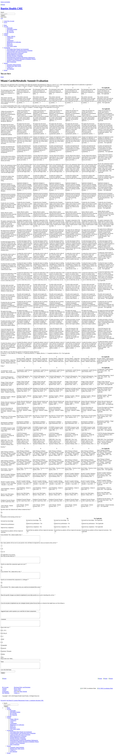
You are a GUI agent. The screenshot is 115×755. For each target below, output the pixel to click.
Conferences (10, 37)
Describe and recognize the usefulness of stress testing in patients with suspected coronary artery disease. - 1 (89, 296)
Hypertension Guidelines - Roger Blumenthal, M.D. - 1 (88, 422)
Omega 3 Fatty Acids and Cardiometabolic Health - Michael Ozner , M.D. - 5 (23, 383)
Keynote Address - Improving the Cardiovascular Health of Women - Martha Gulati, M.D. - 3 (56, 360)
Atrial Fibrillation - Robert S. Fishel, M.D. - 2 (72, 488)
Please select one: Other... (7, 658)
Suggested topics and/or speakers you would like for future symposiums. (18, 611)
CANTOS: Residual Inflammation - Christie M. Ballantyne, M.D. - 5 (23, 435)
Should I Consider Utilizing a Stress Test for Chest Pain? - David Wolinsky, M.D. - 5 (24, 475)
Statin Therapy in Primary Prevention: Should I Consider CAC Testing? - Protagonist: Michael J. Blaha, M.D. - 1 (88, 453)
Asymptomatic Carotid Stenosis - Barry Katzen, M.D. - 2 (72, 370)
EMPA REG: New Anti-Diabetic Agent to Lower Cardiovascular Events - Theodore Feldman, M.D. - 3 (56, 441)
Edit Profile (10, 28)
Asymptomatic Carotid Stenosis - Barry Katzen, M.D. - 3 (56, 370)
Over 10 (3, 551)
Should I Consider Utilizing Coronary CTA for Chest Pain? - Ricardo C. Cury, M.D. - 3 (56, 482)
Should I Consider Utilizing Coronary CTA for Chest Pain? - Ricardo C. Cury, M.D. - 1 (88, 482)
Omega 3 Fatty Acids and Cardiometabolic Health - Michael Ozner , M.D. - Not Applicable (105, 383)
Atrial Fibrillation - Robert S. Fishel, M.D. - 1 (88, 488)
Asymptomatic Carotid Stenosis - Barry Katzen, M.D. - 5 (24, 370)
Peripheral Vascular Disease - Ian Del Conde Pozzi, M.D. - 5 (24, 500)
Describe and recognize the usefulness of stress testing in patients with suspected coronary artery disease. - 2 (72, 296)
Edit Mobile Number (12, 29)
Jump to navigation (5, 2)
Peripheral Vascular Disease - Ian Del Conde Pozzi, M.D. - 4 (40, 500)
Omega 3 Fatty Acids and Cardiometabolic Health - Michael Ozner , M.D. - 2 (71, 383)
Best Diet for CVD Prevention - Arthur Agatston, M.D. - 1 (89, 416)
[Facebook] (100, 678)
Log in (5, 22)
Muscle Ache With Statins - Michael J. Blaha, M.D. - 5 (23, 494)
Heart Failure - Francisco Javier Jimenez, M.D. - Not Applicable (105, 468)
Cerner (8, 39)
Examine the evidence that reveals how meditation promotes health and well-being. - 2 (73, 177)
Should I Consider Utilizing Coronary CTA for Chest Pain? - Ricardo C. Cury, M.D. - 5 (24, 482)
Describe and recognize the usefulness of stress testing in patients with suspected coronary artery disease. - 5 (24, 296)
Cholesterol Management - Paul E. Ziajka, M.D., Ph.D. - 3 (56, 377)
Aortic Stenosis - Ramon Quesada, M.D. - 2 (71, 505)
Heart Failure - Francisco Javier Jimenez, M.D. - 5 (24, 468)
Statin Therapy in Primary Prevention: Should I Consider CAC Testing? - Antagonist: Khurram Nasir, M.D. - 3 (56, 462)
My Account (5, 687)
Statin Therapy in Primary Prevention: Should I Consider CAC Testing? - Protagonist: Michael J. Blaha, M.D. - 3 (56, 453)
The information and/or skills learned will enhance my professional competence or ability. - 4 (40, 91)
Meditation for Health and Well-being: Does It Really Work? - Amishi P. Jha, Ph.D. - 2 (73, 390)
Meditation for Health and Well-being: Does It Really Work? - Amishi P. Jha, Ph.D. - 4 (41, 390)
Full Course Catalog (12, 46)
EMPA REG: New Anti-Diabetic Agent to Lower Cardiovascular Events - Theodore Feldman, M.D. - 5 (24, 441)
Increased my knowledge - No (61, 520)
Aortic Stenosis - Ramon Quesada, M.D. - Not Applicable (105, 505)
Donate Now (53, 678)
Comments (3, 619)
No (1, 515)
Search (2, 12)
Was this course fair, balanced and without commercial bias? (16, 509)
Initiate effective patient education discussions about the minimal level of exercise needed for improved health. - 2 (73, 214)
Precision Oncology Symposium (15, 56)
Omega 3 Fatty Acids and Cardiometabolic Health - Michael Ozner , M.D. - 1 (87, 383)
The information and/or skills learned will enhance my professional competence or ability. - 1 (88, 91)
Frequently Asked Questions (14, 64)
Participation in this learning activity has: (11, 516)
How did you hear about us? (8, 556)
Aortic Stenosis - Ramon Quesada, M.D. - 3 (55, 505)
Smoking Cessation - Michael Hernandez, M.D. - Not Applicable (104, 397)
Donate (5, 70)
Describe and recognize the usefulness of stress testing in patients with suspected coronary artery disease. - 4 (40, 296)
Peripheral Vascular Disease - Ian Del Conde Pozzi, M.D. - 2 (72, 500)
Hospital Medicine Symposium (14, 54)
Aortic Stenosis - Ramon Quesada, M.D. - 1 (87, 505)
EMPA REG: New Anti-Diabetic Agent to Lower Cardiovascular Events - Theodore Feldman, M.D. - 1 (88, 441)
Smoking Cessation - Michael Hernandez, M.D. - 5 (24, 396)
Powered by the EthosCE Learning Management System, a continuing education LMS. (22, 700)
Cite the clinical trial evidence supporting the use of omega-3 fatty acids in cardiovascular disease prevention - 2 (72, 157)
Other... (2, 657)
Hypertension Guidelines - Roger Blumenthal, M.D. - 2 (72, 422)
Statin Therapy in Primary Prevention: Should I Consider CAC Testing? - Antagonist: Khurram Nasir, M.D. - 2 (72, 462)
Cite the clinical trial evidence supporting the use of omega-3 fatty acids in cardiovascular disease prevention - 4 (40, 157)
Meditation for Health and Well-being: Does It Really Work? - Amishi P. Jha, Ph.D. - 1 (89, 390)
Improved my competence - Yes (34, 526)
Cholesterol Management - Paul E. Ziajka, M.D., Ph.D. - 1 (89, 377)
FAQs (15, 691)
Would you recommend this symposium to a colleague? (14, 579)
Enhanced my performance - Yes (34, 523)
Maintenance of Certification (14, 42)
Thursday (3, 355)
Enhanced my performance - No (62, 523)
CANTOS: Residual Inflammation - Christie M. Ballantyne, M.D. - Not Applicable (105, 435)
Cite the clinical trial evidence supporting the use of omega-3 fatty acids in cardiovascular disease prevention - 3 (56, 157)
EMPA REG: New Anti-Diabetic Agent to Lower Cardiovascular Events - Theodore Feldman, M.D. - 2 (72, 441)
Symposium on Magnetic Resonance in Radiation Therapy (21, 59)
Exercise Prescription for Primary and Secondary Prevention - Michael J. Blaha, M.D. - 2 (72, 409)
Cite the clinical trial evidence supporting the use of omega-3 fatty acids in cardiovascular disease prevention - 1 (89, 157)
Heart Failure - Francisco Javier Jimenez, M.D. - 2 (72, 468)
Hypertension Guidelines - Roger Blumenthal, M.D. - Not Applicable (105, 422)
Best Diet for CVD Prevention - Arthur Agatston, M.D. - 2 (73, 416)
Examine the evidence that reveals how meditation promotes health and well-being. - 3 (57, 177)
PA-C (2, 636)
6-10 (2, 548)
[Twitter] (105, 678)
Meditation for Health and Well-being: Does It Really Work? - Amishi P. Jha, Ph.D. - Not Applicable (105, 390)
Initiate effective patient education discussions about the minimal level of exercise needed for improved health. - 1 (89, 214)
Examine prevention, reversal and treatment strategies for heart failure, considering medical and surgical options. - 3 (56, 322)
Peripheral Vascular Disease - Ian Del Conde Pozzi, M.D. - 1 (88, 500)
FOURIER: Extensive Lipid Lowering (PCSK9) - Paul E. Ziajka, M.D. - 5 (24, 429)
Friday (2, 366)
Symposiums (7, 47)
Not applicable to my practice (8, 554)
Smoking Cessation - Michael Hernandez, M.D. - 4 (40, 396)
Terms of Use (17, 690)
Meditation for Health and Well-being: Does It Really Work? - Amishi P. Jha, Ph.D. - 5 (24, 390)
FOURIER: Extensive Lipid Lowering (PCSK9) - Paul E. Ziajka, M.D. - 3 (56, 429)
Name (2, 661)
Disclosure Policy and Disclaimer (22, 687)
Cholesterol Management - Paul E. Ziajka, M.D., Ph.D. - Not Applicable (105, 377)
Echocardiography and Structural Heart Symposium (19, 50)
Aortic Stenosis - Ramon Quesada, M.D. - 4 (39, 505)
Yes (1, 512)
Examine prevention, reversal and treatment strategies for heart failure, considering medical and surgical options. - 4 (40, 322)
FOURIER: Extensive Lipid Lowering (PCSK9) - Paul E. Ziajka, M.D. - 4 (40, 429)
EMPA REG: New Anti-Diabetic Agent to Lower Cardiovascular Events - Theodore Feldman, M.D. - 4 (40, 441)
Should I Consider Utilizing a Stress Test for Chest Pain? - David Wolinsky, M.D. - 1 (88, 475)
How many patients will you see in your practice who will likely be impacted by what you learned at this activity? (29, 542)
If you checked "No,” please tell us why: (11, 571)
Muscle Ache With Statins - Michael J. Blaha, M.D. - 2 (71, 494)
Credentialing (10, 40)
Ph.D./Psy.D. (4, 633)
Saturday (3, 447)
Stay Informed (10, 69)
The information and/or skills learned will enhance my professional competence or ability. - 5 (24, 91)
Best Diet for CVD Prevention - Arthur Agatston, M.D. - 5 (24, 416)
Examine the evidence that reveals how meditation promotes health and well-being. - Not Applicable (106, 177)
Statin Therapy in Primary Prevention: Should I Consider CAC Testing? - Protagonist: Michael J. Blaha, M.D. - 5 (24, 453)
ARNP (2, 639)
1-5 (1, 545)
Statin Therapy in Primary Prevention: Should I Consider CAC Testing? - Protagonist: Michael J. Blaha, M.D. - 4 (40, 453)
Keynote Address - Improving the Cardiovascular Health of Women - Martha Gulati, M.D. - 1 (89, 360)
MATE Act (9, 43)
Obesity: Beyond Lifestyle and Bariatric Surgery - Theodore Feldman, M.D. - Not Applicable (105, 403)
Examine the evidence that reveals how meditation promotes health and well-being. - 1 (89, 177)
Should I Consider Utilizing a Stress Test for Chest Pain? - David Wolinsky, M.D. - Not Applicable (104, 475)
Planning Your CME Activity (14, 66)
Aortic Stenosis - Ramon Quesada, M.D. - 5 (23, 505)
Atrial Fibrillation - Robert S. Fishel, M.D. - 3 (56, 488)
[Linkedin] (111, 678)
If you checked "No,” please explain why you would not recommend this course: (21, 587)
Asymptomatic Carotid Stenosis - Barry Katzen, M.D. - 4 (40, 370)
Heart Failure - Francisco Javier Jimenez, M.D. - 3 (56, 468)
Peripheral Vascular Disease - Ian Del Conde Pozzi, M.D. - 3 (56, 500)
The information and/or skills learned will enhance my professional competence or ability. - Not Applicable (104, 91)
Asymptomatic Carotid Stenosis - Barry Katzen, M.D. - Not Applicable (105, 371)
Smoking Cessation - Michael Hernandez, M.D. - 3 (56, 396)
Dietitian (3, 654)
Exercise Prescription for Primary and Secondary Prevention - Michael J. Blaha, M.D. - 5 (24, 409)
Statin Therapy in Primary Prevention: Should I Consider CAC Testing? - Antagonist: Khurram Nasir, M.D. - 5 (24, 462)
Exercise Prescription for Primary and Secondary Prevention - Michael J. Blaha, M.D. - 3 (56, 409)
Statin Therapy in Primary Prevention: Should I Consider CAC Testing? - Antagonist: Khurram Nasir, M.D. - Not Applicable (104, 462)
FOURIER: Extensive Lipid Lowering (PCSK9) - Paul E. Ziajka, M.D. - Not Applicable (104, 429)
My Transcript (10, 32)
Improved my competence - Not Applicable (92, 526)
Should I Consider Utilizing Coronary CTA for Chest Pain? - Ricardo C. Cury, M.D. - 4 (40, 482)
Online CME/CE (11, 36)
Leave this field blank (6, 669)
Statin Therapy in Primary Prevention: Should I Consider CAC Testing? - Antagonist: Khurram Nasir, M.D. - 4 (40, 462)
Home (5, 25)
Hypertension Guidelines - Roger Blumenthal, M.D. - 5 (24, 422)
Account (6, 26)
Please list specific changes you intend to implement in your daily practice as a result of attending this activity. (28, 595)
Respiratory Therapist (6, 651)
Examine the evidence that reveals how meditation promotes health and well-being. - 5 (25, 177)
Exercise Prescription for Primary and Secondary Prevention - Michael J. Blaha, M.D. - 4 (40, 409)
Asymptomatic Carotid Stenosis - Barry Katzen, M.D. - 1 (89, 370)
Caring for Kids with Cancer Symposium (17, 52)
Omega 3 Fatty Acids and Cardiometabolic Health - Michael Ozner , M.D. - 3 (55, 383)
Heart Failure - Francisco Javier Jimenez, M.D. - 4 (40, 468)
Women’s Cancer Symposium (14, 60)
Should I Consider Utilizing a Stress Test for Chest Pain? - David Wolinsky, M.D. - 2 (72, 475)
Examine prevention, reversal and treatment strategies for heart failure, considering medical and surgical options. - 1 (89, 322)
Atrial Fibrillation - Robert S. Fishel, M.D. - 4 (40, 488)
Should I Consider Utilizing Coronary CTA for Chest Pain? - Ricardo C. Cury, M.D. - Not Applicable (105, 482)
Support (6, 63)
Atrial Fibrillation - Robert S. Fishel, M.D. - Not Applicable (104, 488)
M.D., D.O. (3, 630)
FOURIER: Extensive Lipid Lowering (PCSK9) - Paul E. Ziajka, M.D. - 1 (88, 429)
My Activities (10, 30)
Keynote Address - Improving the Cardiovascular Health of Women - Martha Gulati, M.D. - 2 (72, 360)
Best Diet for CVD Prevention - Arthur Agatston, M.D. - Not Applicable (105, 416)
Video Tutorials (23, 691)
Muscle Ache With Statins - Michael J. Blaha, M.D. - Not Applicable (104, 494)
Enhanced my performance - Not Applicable (92, 523)
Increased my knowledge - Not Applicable (92, 520)
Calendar (6, 33)
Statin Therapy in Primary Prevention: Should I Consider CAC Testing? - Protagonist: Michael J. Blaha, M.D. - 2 (72, 453)
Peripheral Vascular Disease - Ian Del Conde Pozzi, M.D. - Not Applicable (105, 500)
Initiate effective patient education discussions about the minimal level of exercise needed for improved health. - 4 (41, 214)
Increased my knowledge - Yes (33, 520)
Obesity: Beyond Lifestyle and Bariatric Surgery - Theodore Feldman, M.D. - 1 (88, 403)
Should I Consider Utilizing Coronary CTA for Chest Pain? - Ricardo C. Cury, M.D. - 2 (72, 482)
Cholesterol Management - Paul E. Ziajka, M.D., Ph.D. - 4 (40, 377)
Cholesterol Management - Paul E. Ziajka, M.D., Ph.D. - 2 (72, 377)
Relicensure (10, 45)
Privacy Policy (17, 688)
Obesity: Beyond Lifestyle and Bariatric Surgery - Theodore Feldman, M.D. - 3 (56, 403)
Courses (6, 35)
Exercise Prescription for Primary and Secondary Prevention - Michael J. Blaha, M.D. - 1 (88, 409)
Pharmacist (3, 648)
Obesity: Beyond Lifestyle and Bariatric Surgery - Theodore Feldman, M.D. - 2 (72, 403)
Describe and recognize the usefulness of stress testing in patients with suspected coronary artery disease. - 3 (56, 296)
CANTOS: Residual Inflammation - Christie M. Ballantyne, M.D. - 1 (87, 435)
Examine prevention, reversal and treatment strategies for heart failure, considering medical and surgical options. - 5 (24, 322)
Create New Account (9, 21)
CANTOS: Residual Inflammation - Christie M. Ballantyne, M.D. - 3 (55, 435)
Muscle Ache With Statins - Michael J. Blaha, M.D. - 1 (87, 494)
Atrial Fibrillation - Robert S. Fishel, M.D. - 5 (24, 488)
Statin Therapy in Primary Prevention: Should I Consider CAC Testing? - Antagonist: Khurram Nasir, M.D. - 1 (88, 462)
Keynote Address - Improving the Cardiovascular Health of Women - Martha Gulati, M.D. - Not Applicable (105, 360)
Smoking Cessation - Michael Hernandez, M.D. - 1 (88, 396)
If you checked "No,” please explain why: (11, 534)
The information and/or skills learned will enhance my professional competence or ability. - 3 (56, 91)
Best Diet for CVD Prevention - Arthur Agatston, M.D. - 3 (57, 416)
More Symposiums (11, 61)
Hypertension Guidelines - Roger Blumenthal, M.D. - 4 (40, 422)
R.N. (2, 642)
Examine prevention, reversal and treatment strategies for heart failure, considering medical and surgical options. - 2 (72, 322)
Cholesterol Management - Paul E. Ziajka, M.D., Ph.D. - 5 (24, 377)
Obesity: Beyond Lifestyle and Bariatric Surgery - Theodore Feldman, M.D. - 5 (24, 403)
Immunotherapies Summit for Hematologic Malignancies (21, 57)
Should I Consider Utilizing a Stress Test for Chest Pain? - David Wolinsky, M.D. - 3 (56, 475)
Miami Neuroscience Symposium (15, 53)
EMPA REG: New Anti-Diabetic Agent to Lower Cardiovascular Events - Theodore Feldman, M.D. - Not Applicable (105, 441)
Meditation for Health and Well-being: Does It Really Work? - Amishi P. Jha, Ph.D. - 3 (57, 390)
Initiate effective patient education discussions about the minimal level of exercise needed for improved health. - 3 (57, 214)
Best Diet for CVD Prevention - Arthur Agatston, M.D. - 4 (41, 416)
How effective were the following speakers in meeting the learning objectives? (20, 352)
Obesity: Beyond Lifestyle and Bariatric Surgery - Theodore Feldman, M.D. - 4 (40, 403)
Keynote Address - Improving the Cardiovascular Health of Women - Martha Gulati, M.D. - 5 (24, 360)
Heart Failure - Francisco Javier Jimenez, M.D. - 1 (88, 468)
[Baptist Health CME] (4, 678)
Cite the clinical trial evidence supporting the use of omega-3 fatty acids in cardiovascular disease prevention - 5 (24, 157)
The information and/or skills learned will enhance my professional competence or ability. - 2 (72, 91)
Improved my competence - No (61, 526)
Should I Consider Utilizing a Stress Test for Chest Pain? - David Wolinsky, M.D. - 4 (40, 475)
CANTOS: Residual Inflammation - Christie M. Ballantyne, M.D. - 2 (71, 435)
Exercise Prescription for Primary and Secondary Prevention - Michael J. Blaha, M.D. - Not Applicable (105, 409)
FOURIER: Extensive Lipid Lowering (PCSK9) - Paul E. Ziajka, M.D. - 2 (72, 429)
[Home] (3, 4)
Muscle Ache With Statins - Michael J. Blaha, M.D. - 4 (39, 494)
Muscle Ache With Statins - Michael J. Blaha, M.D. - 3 (55, 494)
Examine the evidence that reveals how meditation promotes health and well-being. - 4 (41, 177)
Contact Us (9, 67)
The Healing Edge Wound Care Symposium (18, 49)
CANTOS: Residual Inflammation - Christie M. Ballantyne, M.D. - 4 (39, 435)
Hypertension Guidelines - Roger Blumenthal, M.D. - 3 (56, 422)
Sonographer (4, 645)
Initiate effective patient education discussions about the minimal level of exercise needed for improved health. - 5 (24, 214)
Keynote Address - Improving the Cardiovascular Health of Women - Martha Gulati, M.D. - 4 (40, 360)
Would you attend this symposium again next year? (13, 564)
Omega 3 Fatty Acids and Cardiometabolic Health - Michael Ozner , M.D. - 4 (39, 383)
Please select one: (5, 627)
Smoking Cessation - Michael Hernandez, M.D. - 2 (72, 396)
